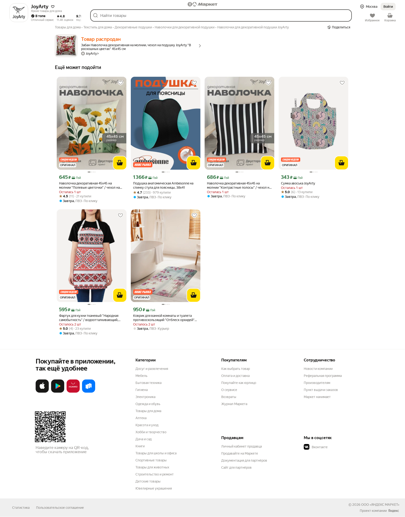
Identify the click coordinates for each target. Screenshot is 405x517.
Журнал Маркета (234, 404)
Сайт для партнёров (236, 467)
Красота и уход (146, 425)
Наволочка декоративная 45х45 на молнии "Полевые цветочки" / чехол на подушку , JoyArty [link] (89, 185)
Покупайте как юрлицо (238, 383)
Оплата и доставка (235, 376)
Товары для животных (152, 467)
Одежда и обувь (147, 404)
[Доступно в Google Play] (57, 391)
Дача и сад (143, 439)
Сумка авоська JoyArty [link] (298, 183)
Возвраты (228, 397)
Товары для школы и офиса (155, 453)
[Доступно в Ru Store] (88, 391)
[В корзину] (120, 163)
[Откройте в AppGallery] (73, 391)
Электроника (145, 397)
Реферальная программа (323, 376)
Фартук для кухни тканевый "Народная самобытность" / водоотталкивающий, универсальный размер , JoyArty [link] (88, 318)
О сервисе (229, 390)
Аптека (140, 418)
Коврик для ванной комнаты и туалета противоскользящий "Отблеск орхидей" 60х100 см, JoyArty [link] (164, 318)
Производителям (317, 383)
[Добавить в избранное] (120, 83)
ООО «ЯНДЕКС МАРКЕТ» (380, 504)
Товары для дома (148, 411)
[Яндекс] (393, 511)
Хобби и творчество (150, 432)
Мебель (141, 376)
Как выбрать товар (235, 369)
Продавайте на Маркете (239, 453)
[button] (53, 6)
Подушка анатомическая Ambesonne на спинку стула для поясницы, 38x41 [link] (163, 185)
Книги (140, 446)
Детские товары (148, 481)
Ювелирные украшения (153, 488)
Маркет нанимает (317, 397)
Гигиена (141, 390)
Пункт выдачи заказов (321, 390)
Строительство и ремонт (154, 474)
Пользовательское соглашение (60, 507)
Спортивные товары (151, 460)
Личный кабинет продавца (241, 446)
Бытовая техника (148, 383)
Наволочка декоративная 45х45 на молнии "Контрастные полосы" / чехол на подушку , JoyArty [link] (239, 185)
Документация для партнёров (244, 460)
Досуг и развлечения (151, 369)
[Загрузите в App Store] (42, 391)
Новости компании (318, 369)
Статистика (21, 507)
